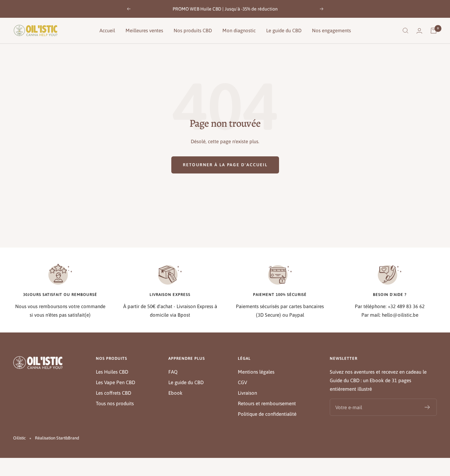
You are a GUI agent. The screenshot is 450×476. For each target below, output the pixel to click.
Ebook (175, 393)
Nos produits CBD (193, 30)
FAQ (173, 372)
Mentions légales (256, 372)
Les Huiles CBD (112, 372)
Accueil (107, 30)
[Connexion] (419, 31)
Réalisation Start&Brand (57, 438)
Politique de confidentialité (267, 414)
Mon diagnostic (239, 30)
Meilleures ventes (144, 30)
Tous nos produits (115, 403)
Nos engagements (331, 30)
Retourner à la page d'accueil (225, 164)
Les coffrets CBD (113, 393)
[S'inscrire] (427, 407)
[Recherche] (405, 31)
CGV (242, 382)
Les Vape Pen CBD (115, 382)
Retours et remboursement (267, 403)
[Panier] (433, 31)
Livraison (247, 393)
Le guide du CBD (283, 30)
